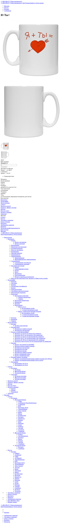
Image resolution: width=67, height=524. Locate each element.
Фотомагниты (15, 327)
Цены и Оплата (5, 222)
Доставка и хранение (7, 220)
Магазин (6, 6)
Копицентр (4, 199)
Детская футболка (20, 373)
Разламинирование (17, 248)
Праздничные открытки (18, 292)
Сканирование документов (23, 262)
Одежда (3, 204)
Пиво (19, 422)
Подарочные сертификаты (19, 286)
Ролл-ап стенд (5, 211)
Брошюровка (15, 251)
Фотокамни (14, 362)
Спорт (20, 425)
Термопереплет (15, 254)
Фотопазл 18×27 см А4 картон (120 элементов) (29, 335)
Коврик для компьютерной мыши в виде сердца (29, 360)
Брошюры (14, 319)
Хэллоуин (21, 429)
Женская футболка (20, 371)
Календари (14, 294)
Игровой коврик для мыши (19, 357)
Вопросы (3, 226)
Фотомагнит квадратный (22, 330)
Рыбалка (20, 426)
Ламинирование (16, 256)
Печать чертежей (20, 243)
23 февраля (18, 455)
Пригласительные (16, 289)
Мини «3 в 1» (22, 306)
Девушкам (18, 470)
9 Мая (20, 401)
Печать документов (20, 242)
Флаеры (13, 284)
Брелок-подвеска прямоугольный (24, 346)
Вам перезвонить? (16, 1)
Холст (16, 272)
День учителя (22, 410)
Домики (20, 299)
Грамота (13, 321)
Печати (13, 388)
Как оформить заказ (13, 500)
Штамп (13, 390)
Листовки (14, 283)
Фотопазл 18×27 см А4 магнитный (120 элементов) (30, 338)
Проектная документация (18, 247)
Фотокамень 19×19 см (21, 363)
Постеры (17, 303)
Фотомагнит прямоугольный (23, 329)
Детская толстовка (20, 379)
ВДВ (19, 406)
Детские (17, 467)
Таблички (4, 214)
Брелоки (13, 343)
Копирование (15, 245)
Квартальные (19, 305)
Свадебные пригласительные (20, 291)
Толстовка (14, 374)
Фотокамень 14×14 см (21, 365)
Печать (13, 240)
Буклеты (13, 318)
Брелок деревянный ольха (22, 354)
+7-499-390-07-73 (6, 1)
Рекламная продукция (17, 266)
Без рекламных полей (28, 308)
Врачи (20, 412)
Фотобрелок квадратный (22, 347)
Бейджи (3, 209)
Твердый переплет (16, 253)
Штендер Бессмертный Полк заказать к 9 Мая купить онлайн (29, 278)
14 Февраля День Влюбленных (27, 403)
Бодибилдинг (22, 415)
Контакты (4, 223)
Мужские (17, 475)
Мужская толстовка (20, 376)
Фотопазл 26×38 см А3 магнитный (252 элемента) (29, 340)
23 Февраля (21, 404)
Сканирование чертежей (22, 264)
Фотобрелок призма (21, 351)
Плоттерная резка (20, 275)
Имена (20, 414)
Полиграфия (4, 201)
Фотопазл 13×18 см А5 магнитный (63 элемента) (29, 336)
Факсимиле (14, 392)
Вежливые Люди (23, 407)
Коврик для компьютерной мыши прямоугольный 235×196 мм (33, 358)
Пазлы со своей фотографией (20, 332)
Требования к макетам (7, 225)
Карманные (18, 302)
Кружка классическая (21, 325)
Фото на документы (17, 250)
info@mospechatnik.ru (28, 3)
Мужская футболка (20, 399)
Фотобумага (18, 273)
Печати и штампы (6, 212)
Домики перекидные (24, 297)
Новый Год (21, 418)
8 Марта (17, 453)
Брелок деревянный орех (22, 355)
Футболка (14, 368)
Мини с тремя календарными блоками (29, 311)
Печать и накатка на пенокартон (24, 277)
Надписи (20, 417)
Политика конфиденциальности (10, 228)
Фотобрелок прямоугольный (23, 352)
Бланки (13, 288)
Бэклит (17, 270)
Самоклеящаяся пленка (21, 269)
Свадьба (20, 428)
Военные (21, 423)
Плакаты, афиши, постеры (8, 207)
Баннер (17, 267)
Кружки (6, 9)
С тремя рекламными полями (30, 316)
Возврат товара (12, 502)
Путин (17, 483)
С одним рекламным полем (30, 310)
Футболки (14, 398)
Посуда (6, 7)
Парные (20, 420)
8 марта (20, 434)
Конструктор (4, 229)
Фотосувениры (5, 203)
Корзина (6, 512)
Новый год (18, 477)
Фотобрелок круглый (21, 349)
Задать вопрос (39, 3)
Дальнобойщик (22, 409)
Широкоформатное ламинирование (25, 259)
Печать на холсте (6, 206)
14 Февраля (7, 10)
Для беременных (23, 436)
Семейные (21, 431)
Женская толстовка (20, 377)
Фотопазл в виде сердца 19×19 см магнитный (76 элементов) (33, 341)
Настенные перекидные (22, 300)
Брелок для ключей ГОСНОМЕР (24, 344)
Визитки (13, 281)
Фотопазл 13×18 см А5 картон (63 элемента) (28, 333)
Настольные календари (21, 295)
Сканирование (15, 261)
